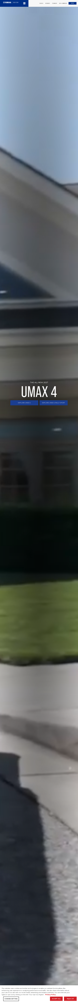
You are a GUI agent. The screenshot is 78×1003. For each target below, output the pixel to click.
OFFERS (72, 3)
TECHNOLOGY (54, 3)
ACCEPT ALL (56, 998)
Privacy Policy (50, 994)
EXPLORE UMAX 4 (24, 403)
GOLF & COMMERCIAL (63, 3)
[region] (39, 994)
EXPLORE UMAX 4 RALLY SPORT (53, 403)
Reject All (70, 998)
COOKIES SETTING (11, 999)
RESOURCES (47, 3)
